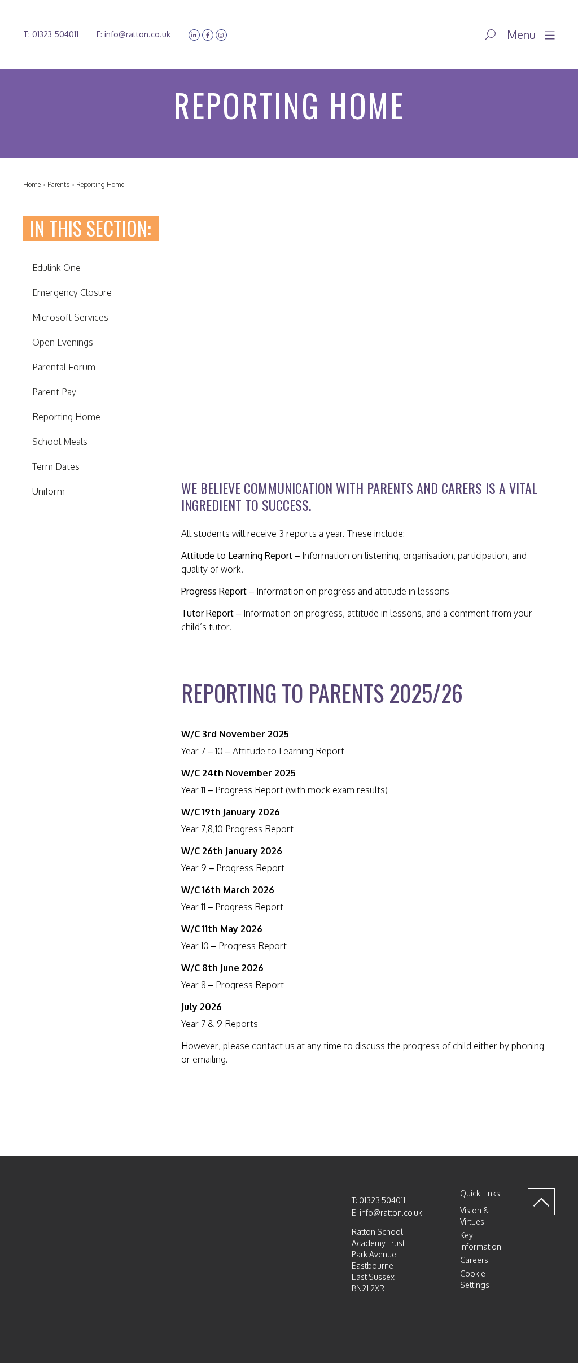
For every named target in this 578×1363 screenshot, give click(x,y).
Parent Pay (54, 391)
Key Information (480, 1240)
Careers (474, 1260)
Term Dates (56, 466)
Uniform (48, 491)
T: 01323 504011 (50, 34)
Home (32, 184)
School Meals (59, 441)
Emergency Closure (72, 292)
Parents (58, 184)
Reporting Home (66, 416)
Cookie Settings (474, 1279)
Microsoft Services (70, 317)
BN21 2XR (368, 1288)
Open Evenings (62, 342)
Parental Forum (63, 367)
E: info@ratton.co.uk (133, 34)
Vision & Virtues (474, 1215)
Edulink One (56, 267)
